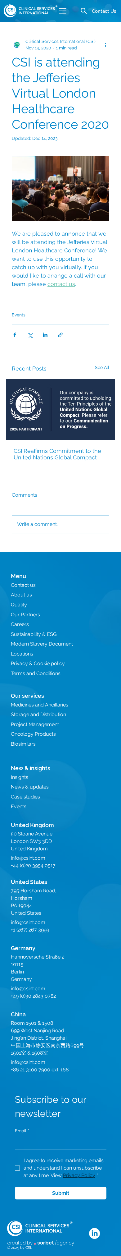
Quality (19, 605)
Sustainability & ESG (33, 634)
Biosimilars (23, 744)
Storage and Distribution (38, 714)
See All (102, 367)
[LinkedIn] (94, 1233)
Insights (19, 777)
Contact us (23, 585)
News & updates (30, 787)
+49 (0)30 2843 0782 (33, 996)
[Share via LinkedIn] (45, 335)
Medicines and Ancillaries (39, 705)
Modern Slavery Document (42, 644)
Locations (22, 654)
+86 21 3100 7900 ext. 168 (40, 1070)
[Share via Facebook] (15, 335)
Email (22, 1130)
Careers (20, 624)
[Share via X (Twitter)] (30, 335)
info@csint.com (28, 858)
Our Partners (25, 615)
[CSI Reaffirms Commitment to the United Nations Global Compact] (60, 409)
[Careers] (104, 11)
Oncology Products (33, 734)
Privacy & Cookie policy (38, 663)
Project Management (35, 724)
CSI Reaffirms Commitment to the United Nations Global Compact (57, 454)
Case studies (25, 797)
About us (21, 595)
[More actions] (105, 44)
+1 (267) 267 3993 (30, 930)
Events (18, 314)
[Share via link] (60, 335)
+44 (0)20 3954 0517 (33, 865)
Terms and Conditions (35, 673)
